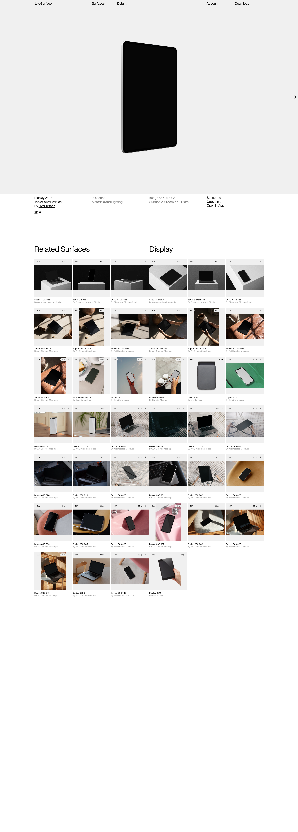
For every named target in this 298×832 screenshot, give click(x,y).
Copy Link (214, 202)
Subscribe (214, 198)
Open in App (215, 205)
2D (62, 262)
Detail (121, 3)
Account (212, 3)
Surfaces (98, 3)
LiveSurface (43, 3)
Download (242, 3)
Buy (38, 262)
